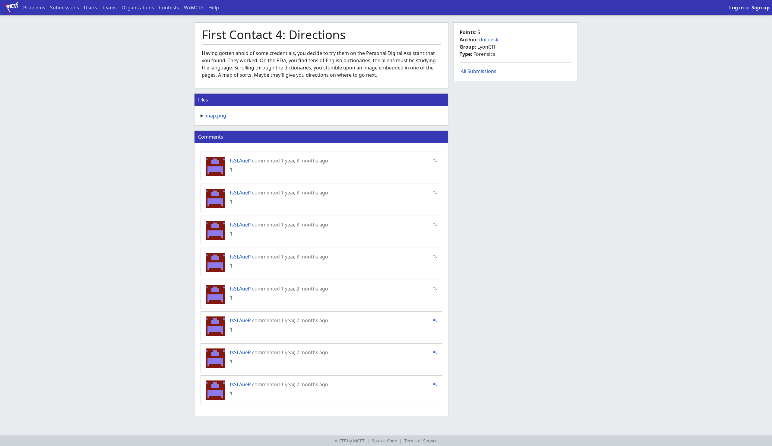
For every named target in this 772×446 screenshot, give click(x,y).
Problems (34, 7)
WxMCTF (194, 7)
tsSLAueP (240, 160)
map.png (216, 115)
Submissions (64, 7)
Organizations (138, 7)
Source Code (384, 441)
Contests (169, 7)
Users (90, 7)
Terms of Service (421, 441)
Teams (109, 7)
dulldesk (488, 39)
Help (213, 7)
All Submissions (478, 71)
